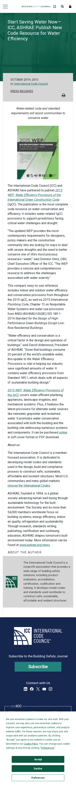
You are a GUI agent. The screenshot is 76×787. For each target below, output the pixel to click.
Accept (38, 759)
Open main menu (5, 6)
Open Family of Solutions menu (54, 6)
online (63, 432)
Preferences (38, 777)
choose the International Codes (29, 485)
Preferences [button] (47, 748)
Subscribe (38, 666)
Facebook (31, 689)
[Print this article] (63, 95)
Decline (38, 768)
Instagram (50, 689)
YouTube (44, 689)
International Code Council (31, 84)
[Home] (36, 6)
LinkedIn (25, 689)
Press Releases (22, 91)
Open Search (62, 6)
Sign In (70, 6)
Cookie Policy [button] (31, 743)
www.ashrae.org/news (34, 545)
